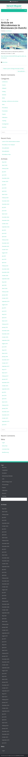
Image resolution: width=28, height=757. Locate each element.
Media (3, 62)
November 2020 (5, 272)
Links (3, 479)
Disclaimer (4, 473)
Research (4, 493)
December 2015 (5, 411)
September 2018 (5, 340)
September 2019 (5, 301)
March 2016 (4, 402)
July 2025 (4, 171)
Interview (4, 94)
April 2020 (4, 285)
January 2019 (5, 327)
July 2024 (4, 184)
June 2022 (4, 233)
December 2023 (5, 201)
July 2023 (4, 207)
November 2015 (5, 415)
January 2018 (5, 356)
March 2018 (4, 353)
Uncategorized (5, 124)
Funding (4, 91)
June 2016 (4, 395)
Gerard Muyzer (14, 5)
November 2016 (5, 382)
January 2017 (5, 379)
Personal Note (5, 484)
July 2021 (4, 256)
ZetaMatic (22, 755)
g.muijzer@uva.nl (14, 1)
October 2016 (5, 385)
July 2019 (4, 308)
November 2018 (5, 333)
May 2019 (4, 314)
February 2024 (5, 197)
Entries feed (4, 445)
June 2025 (4, 175)
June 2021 (4, 259)
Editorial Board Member (7, 476)
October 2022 (5, 223)
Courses (4, 85)
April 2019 (4, 317)
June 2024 (4, 188)
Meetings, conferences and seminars (10, 101)
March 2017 (4, 372)
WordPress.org (5, 452)
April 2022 (4, 236)
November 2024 (5, 178)
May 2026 (4, 162)
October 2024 (5, 181)
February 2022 (5, 239)
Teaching (4, 120)
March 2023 (4, 214)
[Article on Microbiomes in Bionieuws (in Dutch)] (14, 41)
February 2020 (5, 291)
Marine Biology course (7, 481)
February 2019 (5, 324)
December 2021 (5, 243)
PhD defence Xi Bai (6, 154)
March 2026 (4, 165)
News (6, 62)
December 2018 (5, 330)
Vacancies (4, 127)
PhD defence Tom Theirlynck (8, 144)
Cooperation (5, 470)
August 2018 (5, 343)
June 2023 (4, 210)
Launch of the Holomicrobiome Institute (11, 141)
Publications (4, 117)
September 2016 (5, 389)
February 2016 (5, 405)
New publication (22, 71)
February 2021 (5, 265)
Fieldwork (4, 88)
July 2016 (4, 392)
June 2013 (4, 424)
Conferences (5, 81)
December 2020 (5, 269)
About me (4, 467)
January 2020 (5, 295)
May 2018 (4, 350)
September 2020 (5, 278)
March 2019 (4, 321)
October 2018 (5, 337)
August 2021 (5, 252)
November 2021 (5, 246)
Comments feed (5, 449)
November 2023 (5, 204)
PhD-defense (5, 107)
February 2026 (5, 168)
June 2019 (4, 311)
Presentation (5, 111)
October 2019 (5, 298)
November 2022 (5, 220)
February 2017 (5, 376)
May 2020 (4, 282)
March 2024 (4, 194)
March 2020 (4, 288)
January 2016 (5, 408)
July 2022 (4, 230)
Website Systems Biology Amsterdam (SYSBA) (13, 68)
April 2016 (4, 398)
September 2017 (5, 366)
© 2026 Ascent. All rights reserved (8, 755)
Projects (4, 114)
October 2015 (5, 418)
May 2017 (4, 369)
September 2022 (5, 226)
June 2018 (4, 346)
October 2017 (5, 363)
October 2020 (5, 275)
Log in (3, 442)
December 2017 (5, 359)
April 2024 (4, 191)
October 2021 (5, 249)
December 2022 (5, 217)
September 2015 (5, 421)
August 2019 (5, 304)
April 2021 (4, 262)
